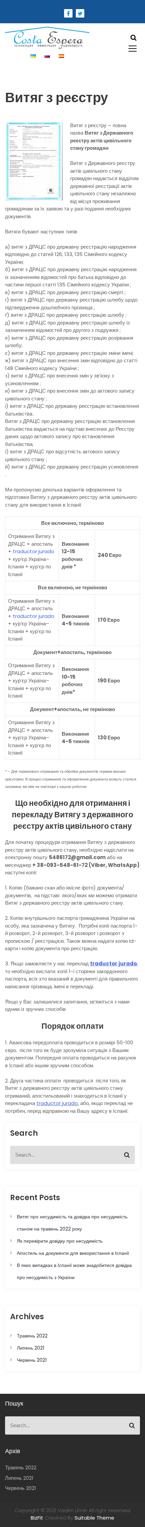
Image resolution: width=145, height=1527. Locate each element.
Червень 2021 (32, 1360)
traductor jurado (57, 1103)
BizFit (38, 1517)
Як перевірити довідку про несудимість (60, 1241)
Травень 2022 (32, 1335)
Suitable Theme (94, 1517)
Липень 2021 (30, 1348)
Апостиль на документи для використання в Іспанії (73, 1253)
